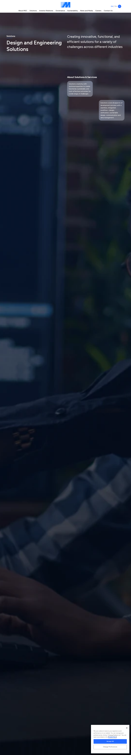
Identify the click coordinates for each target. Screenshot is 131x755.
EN (112, 6)
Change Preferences (110, 747)
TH (115, 6)
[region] (110, 739)
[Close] (127, 728)
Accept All (110, 741)
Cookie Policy (112, 737)
